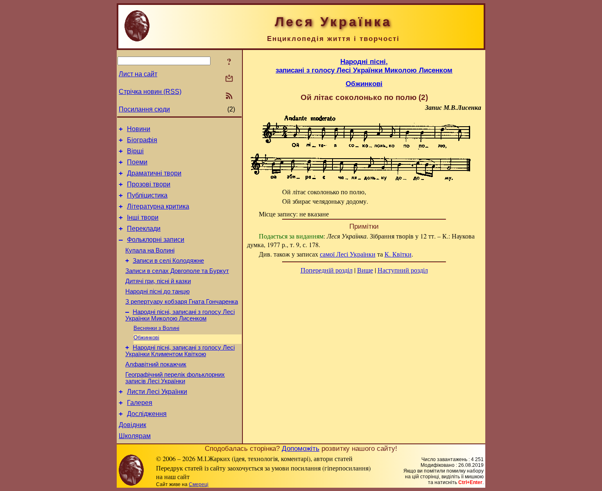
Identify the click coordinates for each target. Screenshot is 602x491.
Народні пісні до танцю (157, 291)
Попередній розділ (327, 270)
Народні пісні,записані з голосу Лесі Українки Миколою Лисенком (364, 65)
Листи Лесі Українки (157, 391)
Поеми (137, 162)
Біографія (142, 139)
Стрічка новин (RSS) (150, 91)
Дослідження (147, 413)
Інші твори (142, 217)
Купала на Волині (149, 250)
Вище (365, 270)
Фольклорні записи (155, 239)
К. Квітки (398, 254)
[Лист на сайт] (229, 78)
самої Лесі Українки (348, 254)
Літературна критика (158, 206)
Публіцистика (147, 195)
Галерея (139, 402)
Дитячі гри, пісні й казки (158, 281)
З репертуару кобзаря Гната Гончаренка (181, 301)
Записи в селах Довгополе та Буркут (177, 271)
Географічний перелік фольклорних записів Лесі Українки (175, 377)
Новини (138, 128)
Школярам (135, 435)
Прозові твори (148, 184)
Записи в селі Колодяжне (168, 260)
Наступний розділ (403, 270)
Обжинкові (146, 337)
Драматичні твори (154, 173)
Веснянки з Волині (156, 328)
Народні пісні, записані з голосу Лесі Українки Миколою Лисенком (180, 315)
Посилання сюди (144, 109)
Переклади (144, 228)
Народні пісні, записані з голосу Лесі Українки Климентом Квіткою (180, 350)
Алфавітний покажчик (155, 364)
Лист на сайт (138, 73)
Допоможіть (300, 448)
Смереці (198, 484)
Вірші (135, 151)
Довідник (132, 424)
